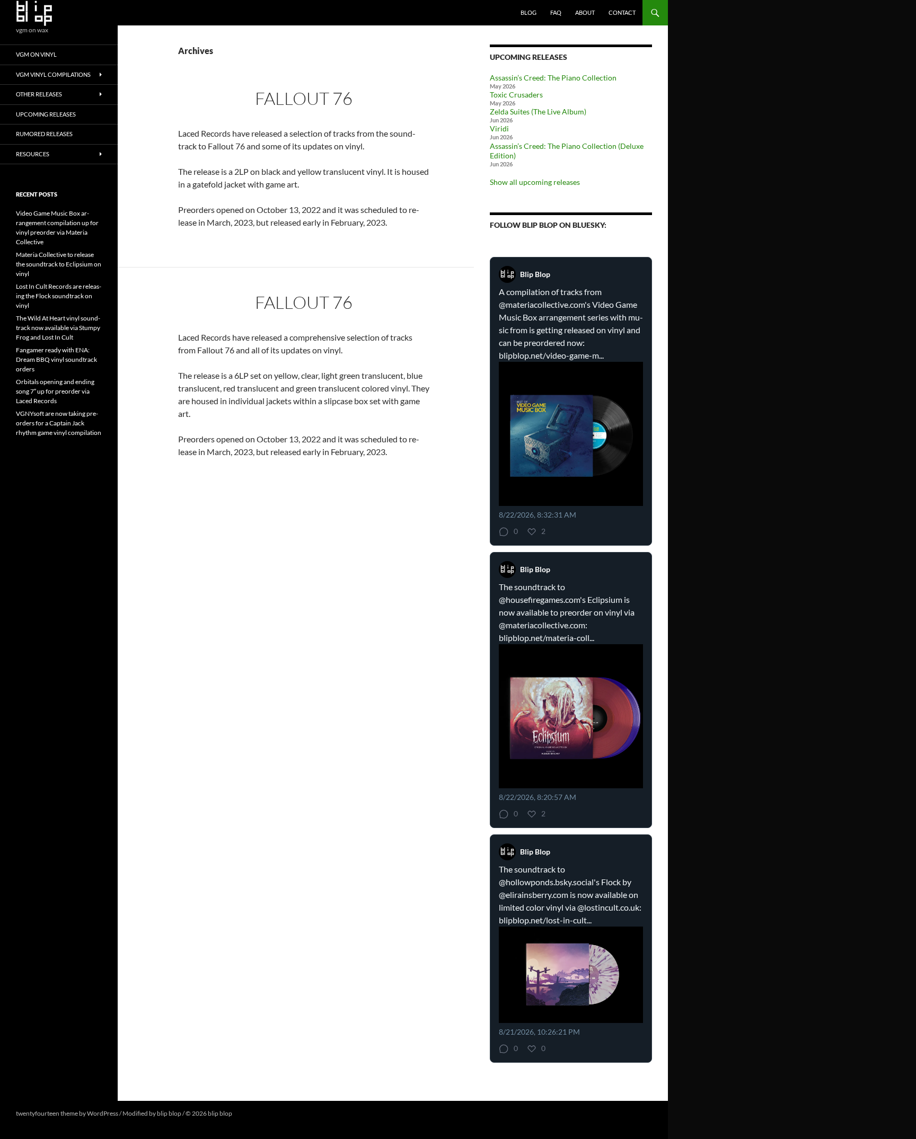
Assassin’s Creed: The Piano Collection (553, 77)
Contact (622, 12)
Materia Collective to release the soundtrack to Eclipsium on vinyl (58, 264)
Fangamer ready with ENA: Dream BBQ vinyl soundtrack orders (56, 359)
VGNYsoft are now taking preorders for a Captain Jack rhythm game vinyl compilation (58, 423)
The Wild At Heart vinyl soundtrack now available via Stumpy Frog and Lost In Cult (58, 327)
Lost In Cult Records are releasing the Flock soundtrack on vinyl (58, 295)
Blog (528, 12)
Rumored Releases (44, 133)
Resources (32, 153)
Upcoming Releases (46, 114)
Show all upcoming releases (535, 181)
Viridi (499, 128)
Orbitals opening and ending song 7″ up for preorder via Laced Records (55, 391)
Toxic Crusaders (516, 94)
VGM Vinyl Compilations (53, 74)
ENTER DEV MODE (260, 1113)
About (585, 12)
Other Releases (39, 94)
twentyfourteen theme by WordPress (67, 1113)
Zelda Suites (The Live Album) (538, 111)
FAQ (555, 12)
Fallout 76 (304, 98)
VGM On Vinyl (36, 54)
